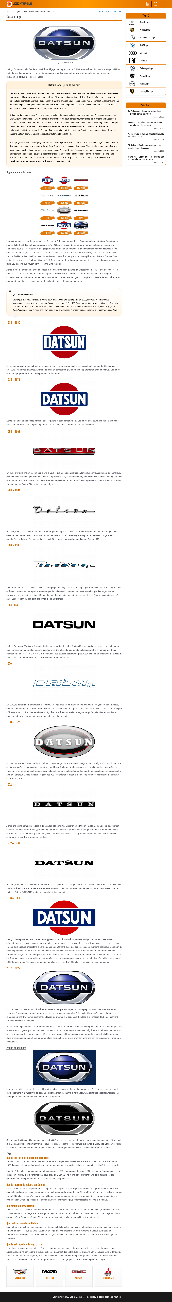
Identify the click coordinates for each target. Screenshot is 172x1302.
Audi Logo (143, 53)
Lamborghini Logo (146, 91)
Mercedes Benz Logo (147, 37)
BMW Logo (144, 45)
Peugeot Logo (145, 76)
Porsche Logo (145, 30)
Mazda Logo (144, 83)
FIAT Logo (143, 60)
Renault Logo (144, 22)
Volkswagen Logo (146, 68)
